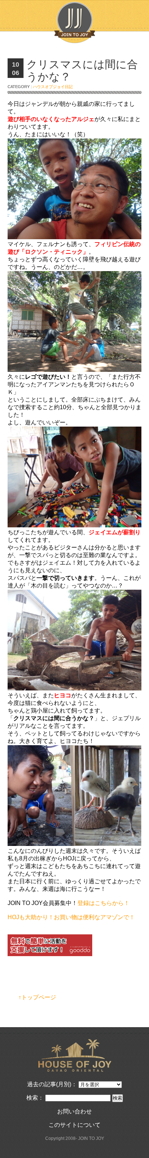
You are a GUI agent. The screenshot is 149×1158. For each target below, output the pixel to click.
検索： (35, 1098)
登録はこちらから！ (103, 903)
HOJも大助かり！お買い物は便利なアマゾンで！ (71, 917)
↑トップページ (37, 997)
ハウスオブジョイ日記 (53, 86)
